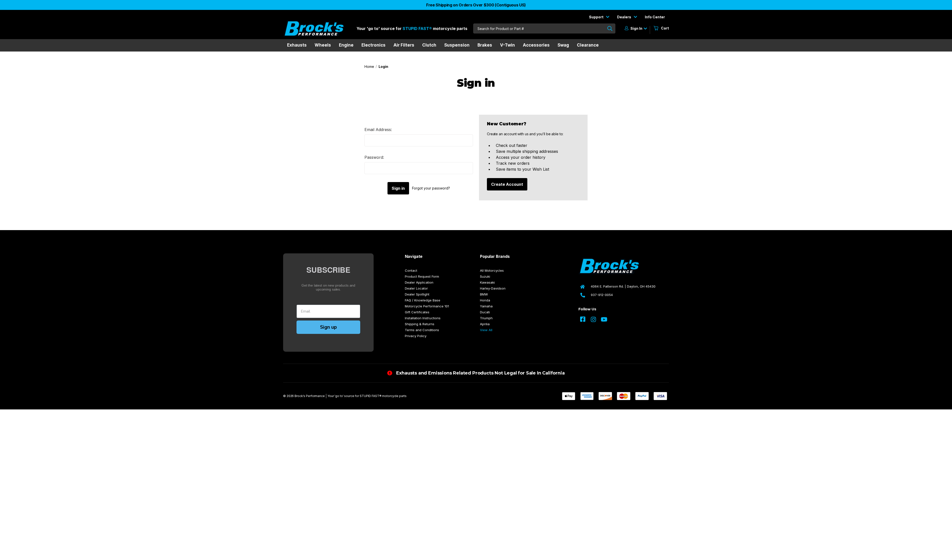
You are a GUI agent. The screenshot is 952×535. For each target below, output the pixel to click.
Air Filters (403, 45)
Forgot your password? (431, 188)
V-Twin (507, 45)
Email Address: (378, 129)
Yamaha (486, 306)
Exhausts (297, 45)
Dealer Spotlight (417, 294)
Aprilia (485, 324)
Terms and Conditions (422, 330)
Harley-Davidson (493, 288)
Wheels (323, 45)
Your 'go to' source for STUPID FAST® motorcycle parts (367, 396)
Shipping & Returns (419, 324)
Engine (346, 45)
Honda (485, 300)
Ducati (485, 312)
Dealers (624, 17)
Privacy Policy (415, 336)
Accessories (536, 45)
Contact (411, 270)
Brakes (484, 45)
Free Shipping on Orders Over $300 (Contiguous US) (476, 4)
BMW (484, 294)
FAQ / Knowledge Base (422, 300)
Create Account (507, 184)
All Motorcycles (492, 270)
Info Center (655, 17)
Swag (563, 45)
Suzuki (485, 276)
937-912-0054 (602, 295)
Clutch (429, 45)
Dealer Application (419, 282)
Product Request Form (422, 276)
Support (596, 17)
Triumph (486, 318)
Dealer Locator (416, 288)
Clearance (588, 45)
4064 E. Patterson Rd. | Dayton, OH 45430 (623, 286)
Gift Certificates (417, 312)
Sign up (328, 327)
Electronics (373, 45)
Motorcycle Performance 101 (427, 306)
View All (486, 330)
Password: (374, 157)
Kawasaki (487, 282)
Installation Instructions (423, 318)
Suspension (457, 45)
